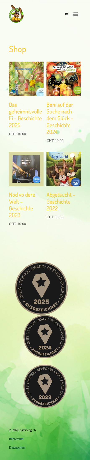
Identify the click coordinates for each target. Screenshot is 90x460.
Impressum (16, 439)
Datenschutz (17, 447)
